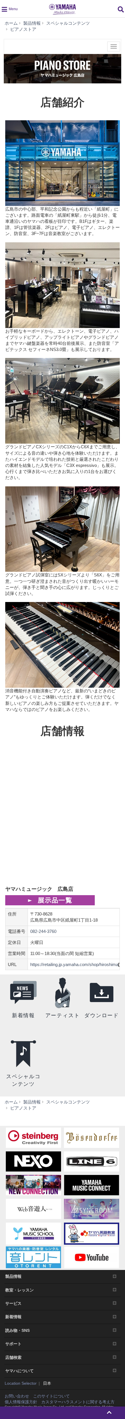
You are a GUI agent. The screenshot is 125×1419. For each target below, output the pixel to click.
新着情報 (13, 1316)
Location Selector (21, 1383)
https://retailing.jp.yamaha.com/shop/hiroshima (74, 964)
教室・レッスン (19, 1290)
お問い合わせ (17, 1396)
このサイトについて (51, 1396)
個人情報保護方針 (21, 1402)
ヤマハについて (19, 1370)
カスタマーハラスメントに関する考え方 (78, 1402)
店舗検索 (13, 1357)
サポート (13, 1343)
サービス (13, 1303)
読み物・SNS (17, 1330)
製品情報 (13, 1276)
